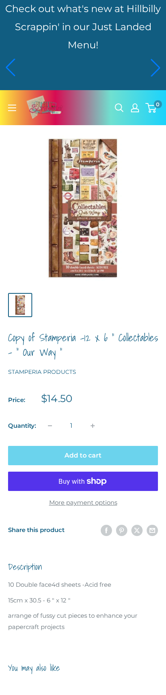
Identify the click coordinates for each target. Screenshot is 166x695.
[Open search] (119, 107)
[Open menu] (12, 108)
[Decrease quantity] (50, 425)
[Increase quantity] (92, 425)
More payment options (83, 502)
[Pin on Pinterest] (121, 530)
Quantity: (22, 425)
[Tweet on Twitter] (137, 530)
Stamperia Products (42, 371)
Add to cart (83, 455)
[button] (10, 67)
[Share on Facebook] (106, 530)
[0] (151, 108)
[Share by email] (152, 530)
